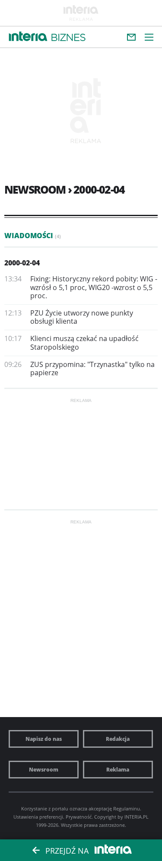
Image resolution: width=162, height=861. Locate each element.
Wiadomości (32, 235)
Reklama (117, 769)
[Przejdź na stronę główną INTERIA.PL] (28, 36)
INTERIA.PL (136, 816)
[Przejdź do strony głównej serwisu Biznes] (68, 38)
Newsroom (43, 769)
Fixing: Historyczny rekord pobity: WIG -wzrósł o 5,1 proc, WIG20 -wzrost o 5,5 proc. (93, 287)
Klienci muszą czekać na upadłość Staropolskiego (84, 342)
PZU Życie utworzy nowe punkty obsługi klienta (81, 317)
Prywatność (79, 816)
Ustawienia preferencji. (38, 816)
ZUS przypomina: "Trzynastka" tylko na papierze (92, 368)
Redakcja (118, 739)
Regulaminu (126, 808)
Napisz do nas (43, 739)
